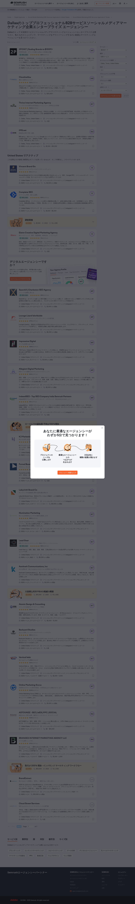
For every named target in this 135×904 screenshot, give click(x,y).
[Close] (102, 427)
